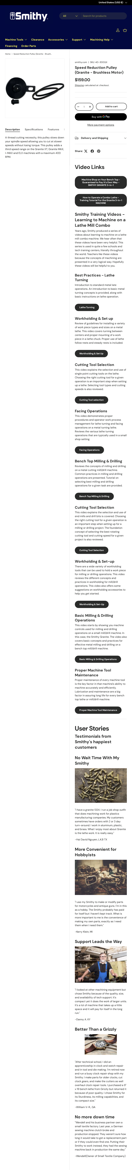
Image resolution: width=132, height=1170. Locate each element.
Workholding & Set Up (91, 353)
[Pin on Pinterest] (98, 151)
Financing (11, 46)
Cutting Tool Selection (91, 550)
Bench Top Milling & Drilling (94, 496)
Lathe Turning (86, 307)
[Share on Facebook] (92, 151)
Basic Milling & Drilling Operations (98, 659)
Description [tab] (12, 129)
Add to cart (111, 106)
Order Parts (28, 46)
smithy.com (81, 62)
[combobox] (93, 15)
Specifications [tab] (34, 129)
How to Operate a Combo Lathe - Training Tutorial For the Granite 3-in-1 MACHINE (101, 200)
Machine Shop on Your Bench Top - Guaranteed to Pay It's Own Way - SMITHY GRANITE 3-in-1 (101, 182)
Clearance (37, 39)
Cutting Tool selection (91, 399)
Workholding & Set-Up (91, 604)
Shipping (79, 85)
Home (7, 54)
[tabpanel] (34, 147)
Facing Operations (89, 449)
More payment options (100, 125)
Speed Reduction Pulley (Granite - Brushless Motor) (33, 54)
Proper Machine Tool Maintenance (98, 710)
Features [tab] (53, 129)
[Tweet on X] (86, 151)
